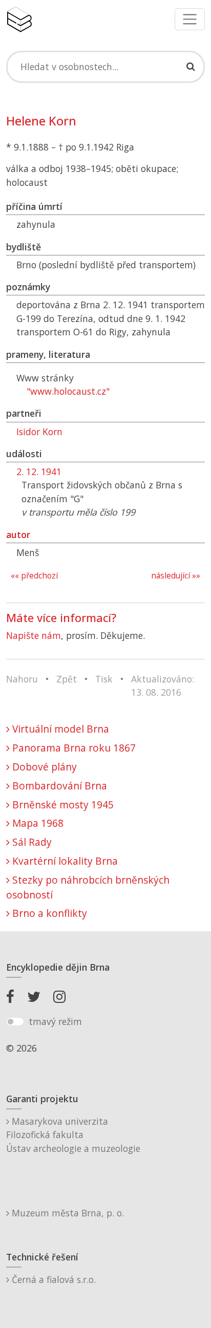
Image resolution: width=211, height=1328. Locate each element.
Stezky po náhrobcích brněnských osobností (88, 887)
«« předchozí (34, 575)
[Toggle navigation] (190, 19)
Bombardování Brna (58, 785)
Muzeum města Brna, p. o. (66, 1213)
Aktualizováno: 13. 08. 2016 (162, 685)
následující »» (175, 575)
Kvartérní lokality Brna (64, 861)
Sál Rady (31, 842)
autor (18, 534)
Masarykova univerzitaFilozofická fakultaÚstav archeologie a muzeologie (73, 1134)
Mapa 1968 (37, 823)
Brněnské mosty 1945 (62, 804)
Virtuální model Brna (59, 729)
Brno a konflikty (48, 913)
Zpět (66, 679)
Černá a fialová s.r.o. (52, 1279)
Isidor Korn (39, 431)
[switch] (15, 1021)
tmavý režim (55, 1021)
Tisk (104, 679)
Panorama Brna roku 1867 (73, 748)
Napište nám (33, 635)
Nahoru (22, 679)
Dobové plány (43, 767)
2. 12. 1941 (38, 471)
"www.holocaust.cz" (68, 391)
